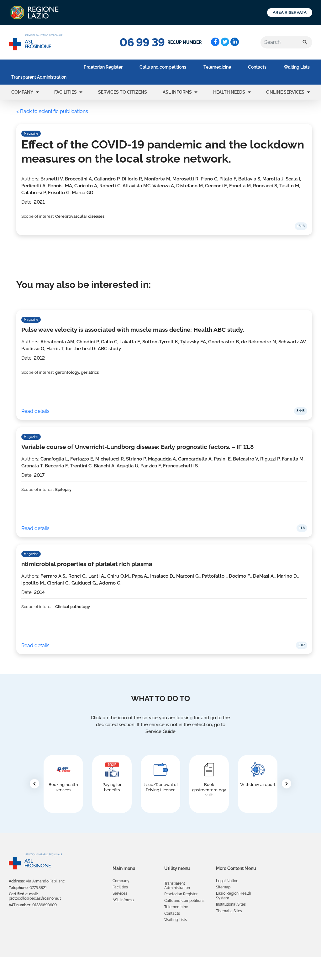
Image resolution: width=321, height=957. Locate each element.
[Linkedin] (234, 42)
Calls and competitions (162, 67)
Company (22, 92)
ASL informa (123, 900)
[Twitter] (225, 42)
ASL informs (177, 92)
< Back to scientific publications (52, 111)
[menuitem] (39, 77)
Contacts (257, 67)
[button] (37, 92)
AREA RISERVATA (290, 12)
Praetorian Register (103, 67)
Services (120, 893)
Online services (285, 92)
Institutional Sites (231, 904)
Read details (35, 411)
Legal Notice (227, 881)
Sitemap (223, 887)
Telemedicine (217, 67)
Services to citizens (122, 92)
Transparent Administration (38, 77)
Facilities (65, 92)
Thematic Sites (229, 911)
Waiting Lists (297, 67)
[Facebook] (215, 42)
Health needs (229, 92)
